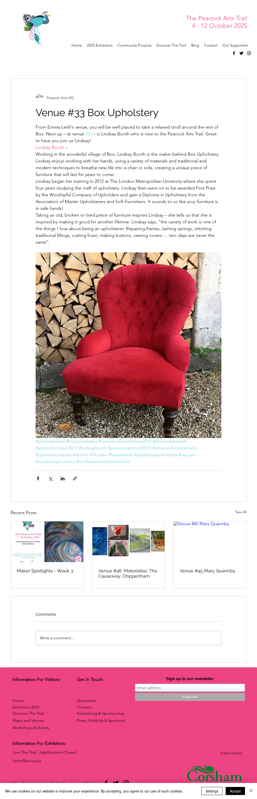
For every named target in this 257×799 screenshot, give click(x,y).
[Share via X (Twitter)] (50, 478)
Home (18, 700)
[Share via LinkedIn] (62, 478)
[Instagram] (248, 53)
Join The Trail (24, 752)
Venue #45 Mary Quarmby (207, 570)
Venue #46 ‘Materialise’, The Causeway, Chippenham (127, 573)
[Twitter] (241, 53)
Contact (84, 707)
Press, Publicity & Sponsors (101, 720)
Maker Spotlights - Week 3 (45, 570)
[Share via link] (75, 478)
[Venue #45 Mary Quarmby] (210, 541)
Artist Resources (27, 760)
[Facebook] (233, 53)
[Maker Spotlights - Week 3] (47, 541)
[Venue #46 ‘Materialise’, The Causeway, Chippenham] (128, 541)
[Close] (251, 791)
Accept (235, 790)
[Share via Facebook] (38, 478)
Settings (212, 790)
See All (240, 512)
